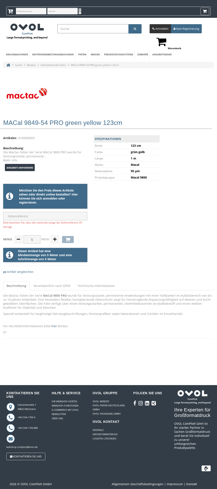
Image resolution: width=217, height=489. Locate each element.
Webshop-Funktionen (65, 405)
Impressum (175, 484)
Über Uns (57, 418)
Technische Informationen (96, 286)
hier (54, 326)
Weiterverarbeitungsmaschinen (51, 54)
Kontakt (191, 484)
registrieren (27, 202)
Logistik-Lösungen (104, 438)
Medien (95, 54)
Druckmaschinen (16, 54)
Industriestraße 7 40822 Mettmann (27, 407)
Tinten (82, 54)
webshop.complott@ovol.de (22, 446)
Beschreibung (16, 286)
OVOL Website (101, 401)
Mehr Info (10, 160)
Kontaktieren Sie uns (27, 456)
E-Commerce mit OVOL (65, 409)
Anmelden (161, 29)
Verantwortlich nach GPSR (51, 286)
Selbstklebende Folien (53, 65)
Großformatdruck (105, 434)
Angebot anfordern (20, 167)
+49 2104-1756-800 (28, 427)
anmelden (50, 198)
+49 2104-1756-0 (26, 417)
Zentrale (98, 430)
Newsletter (59, 414)
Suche (18, 65)
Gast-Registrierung (187, 29)
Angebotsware (161, 54)
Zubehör (142, 54)
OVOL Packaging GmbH (107, 413)
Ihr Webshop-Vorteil (65, 401)
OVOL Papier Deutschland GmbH (109, 407)
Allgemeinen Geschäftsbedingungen (137, 484)
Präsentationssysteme (117, 54)
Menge (7, 239)
